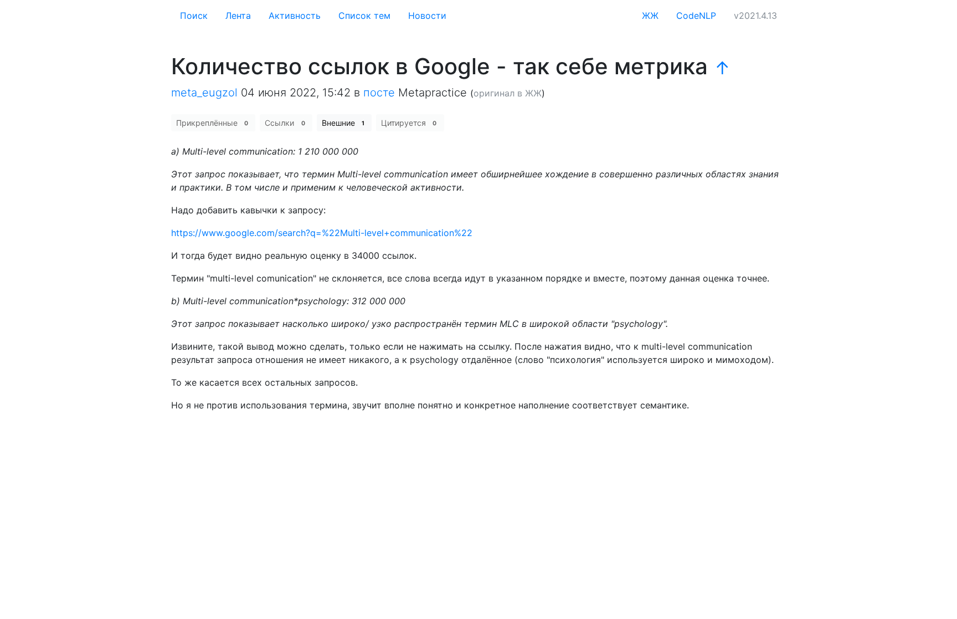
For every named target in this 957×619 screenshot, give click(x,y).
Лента (238, 15)
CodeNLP (696, 15)
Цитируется (408, 122)
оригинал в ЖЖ (508, 93)
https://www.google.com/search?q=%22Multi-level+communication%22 (321, 232)
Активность (295, 15)
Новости (427, 15)
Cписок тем (364, 15)
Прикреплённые (212, 122)
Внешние (343, 122)
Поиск (194, 15)
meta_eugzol (204, 92)
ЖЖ (650, 15)
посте (379, 92)
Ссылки (285, 122)
